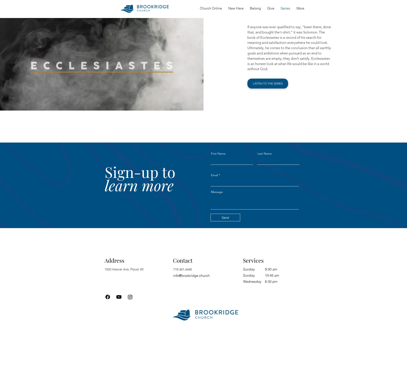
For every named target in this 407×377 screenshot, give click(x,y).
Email (214, 175)
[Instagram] (130, 297)
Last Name (265, 153)
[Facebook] (108, 297)
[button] (255, 8)
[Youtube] (119, 297)
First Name (218, 153)
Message (217, 191)
